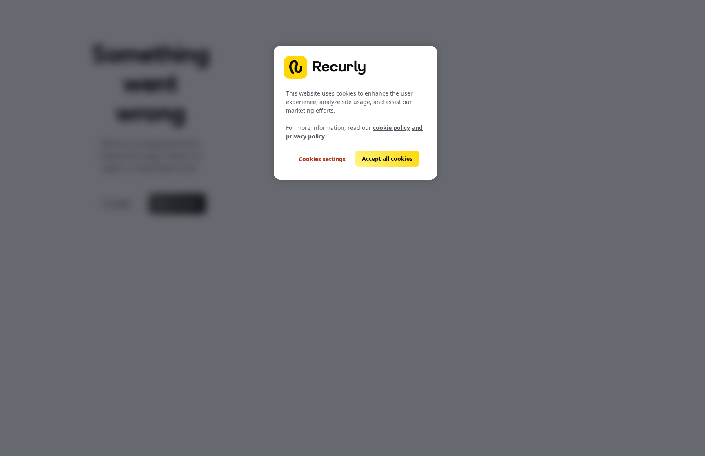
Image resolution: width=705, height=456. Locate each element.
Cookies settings (322, 159)
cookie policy (391, 127)
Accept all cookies (387, 158)
